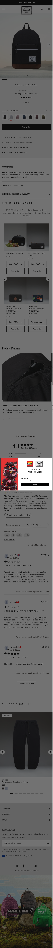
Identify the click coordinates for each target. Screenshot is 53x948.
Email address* (24, 478)
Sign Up (35, 484)
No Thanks (35, 487)
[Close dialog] (50, 459)
